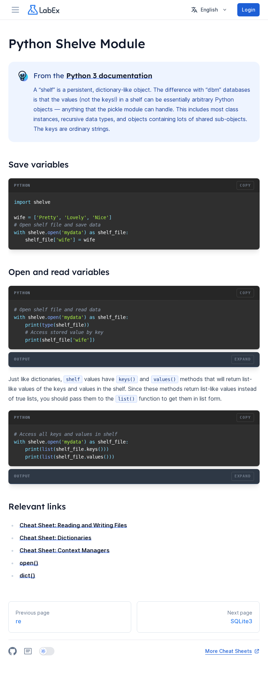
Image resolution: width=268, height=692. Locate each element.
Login (248, 10)
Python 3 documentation (109, 75)
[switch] (46, 651)
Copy (245, 185)
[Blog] (28, 651)
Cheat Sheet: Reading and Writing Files (73, 525)
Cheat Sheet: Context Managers (65, 550)
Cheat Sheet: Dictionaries (55, 537)
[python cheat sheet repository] (12, 651)
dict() (27, 575)
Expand (242, 359)
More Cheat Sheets (228, 651)
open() (29, 562)
